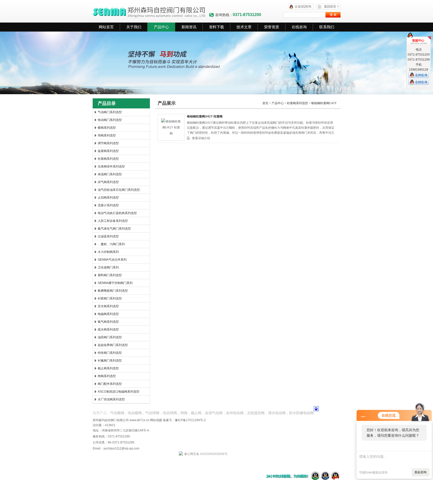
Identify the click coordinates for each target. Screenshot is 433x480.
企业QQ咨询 (303, 6)
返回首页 (331, 6)
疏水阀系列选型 (108, 329)
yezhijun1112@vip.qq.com (121, 448)
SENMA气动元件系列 (112, 259)
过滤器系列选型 (108, 236)
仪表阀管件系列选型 (111, 166)
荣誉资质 (271, 27)
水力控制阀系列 (108, 252)
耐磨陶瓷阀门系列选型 (113, 290)
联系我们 (326, 27)
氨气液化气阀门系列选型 (114, 228)
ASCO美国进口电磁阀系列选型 (118, 391)
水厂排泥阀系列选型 (111, 399)
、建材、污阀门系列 (111, 244)
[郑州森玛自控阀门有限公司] (150, 11)
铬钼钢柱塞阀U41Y (324, 103)
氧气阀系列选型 (108, 322)
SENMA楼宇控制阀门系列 (115, 283)
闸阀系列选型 (107, 376)
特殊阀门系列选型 (110, 353)
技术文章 (244, 27)
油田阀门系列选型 (110, 337)
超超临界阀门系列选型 (113, 345)
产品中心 (161, 27)
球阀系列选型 (107, 135)
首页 (265, 103)
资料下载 (216, 27)
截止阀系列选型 (108, 368)
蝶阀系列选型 (107, 127)
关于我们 (133, 27)
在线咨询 (299, 27)
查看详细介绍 (201, 138)
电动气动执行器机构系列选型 (117, 213)
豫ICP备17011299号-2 (190, 420)
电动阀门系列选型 (110, 120)
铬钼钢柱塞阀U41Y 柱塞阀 (205, 116)
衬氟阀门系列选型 (110, 360)
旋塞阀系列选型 (108, 151)
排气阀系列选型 (108, 182)
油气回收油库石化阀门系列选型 (119, 190)
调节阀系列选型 (108, 143)
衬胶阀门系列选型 (110, 298)
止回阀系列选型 (108, 197)
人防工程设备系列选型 (113, 221)
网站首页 (106, 27)
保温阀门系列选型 (110, 174)
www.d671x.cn (139, 420)
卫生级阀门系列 (108, 267)
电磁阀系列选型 (108, 314)
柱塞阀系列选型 (108, 159)
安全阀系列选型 (108, 306)
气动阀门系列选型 (110, 112)
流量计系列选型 (108, 205)
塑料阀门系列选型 (110, 275)
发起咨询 (420, 472)
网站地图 (156, 420)
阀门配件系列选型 (110, 384)
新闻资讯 (188, 27)
